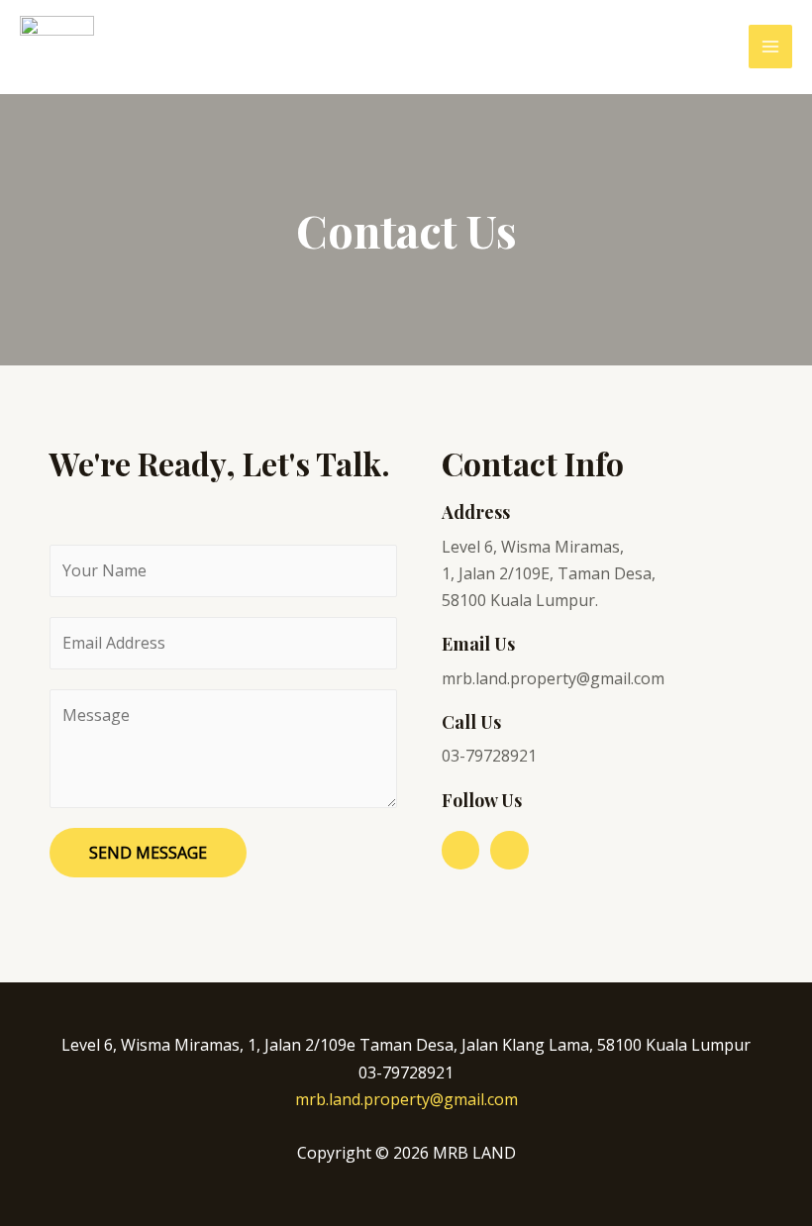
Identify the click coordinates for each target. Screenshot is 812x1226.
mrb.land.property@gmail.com (406, 1099)
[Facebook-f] (460, 849)
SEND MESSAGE (148, 853)
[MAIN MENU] (770, 46)
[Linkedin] (509, 849)
